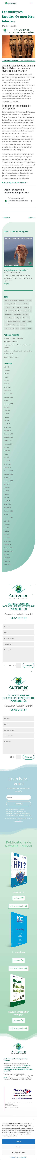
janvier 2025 (7, 430)
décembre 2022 (8, 511)
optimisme (25, 314)
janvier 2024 (7, 467)
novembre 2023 (8, 474)
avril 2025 (6, 420)
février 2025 (7, 427)
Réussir (24, 321)
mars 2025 (7, 424)
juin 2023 (6, 491)
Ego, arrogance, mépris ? (11, 341)
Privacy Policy (30, 818)
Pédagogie (18, 318)
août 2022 (6, 521)
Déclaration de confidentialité (18, 1157)
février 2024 (7, 464)
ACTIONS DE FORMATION (11, 1105)
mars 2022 (7, 538)
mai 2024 (6, 454)
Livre (29, 311)
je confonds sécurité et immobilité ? (16, 270)
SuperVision (8, 325)
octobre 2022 (7, 514)
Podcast (11, 318)
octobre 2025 (7, 400)
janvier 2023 (7, 507)
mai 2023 (6, 494)
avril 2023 (6, 497)
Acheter (17, 898)
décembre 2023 (8, 471)
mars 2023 (7, 501)
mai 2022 (6, 531)
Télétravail (23, 325)
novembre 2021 (8, 551)
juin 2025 (6, 414)
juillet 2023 (7, 487)
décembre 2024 (8, 434)
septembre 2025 (8, 404)
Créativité (7, 307)
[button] (34, 1119)
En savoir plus (26, 815)
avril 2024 (6, 457)
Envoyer (28, 665)
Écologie (29, 328)
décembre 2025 (8, 394)
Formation (26, 307)
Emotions (18, 307)
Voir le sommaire (17, 906)
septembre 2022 (8, 518)
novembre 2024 (8, 437)
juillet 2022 (7, 524)
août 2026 (6, 367)
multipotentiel (17, 314)
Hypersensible (12, 311)
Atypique (21, 300)
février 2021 (7, 564)
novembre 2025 (8, 397)
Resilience (26, 318)
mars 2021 (7, 561)
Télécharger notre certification (12, 1107)
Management (8, 314)
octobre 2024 (7, 440)
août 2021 (6, 554)
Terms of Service (18, 821)
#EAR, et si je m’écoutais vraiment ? (14, 183)
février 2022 (7, 541)
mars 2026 (7, 383)
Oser (6, 318)
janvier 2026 (7, 390)
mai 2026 (6, 377)
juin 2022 (6, 528)
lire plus (6, 284)
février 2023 (7, 504)
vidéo (17, 328)
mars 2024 (7, 461)
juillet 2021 (7, 558)
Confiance (19, 304)
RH (5, 321)
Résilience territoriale (14, 321)
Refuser (18, 1147)
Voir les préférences (18, 1152)
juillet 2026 (7, 370)
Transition (16, 325)
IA (25, 311)
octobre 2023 (7, 477)
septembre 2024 (8, 444)
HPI (6, 311)
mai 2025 (6, 417)
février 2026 (7, 387)
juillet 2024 (7, 450)
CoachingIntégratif (10, 304)
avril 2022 (6, 534)
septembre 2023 (8, 481)
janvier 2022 (7, 544)
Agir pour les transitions (11, 300)
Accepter (18, 1141)
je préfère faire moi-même (11, 357)
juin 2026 (6, 373)
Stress (29, 321)
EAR (13, 307)
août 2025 (6, 407)
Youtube (23, 328)
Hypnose (20, 311)
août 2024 (6, 447)
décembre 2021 (8, 548)
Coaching (14, 26)
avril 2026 (6, 380)
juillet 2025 (7, 410)
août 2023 (6, 484)
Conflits (26, 304)
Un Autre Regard (9, 328)
